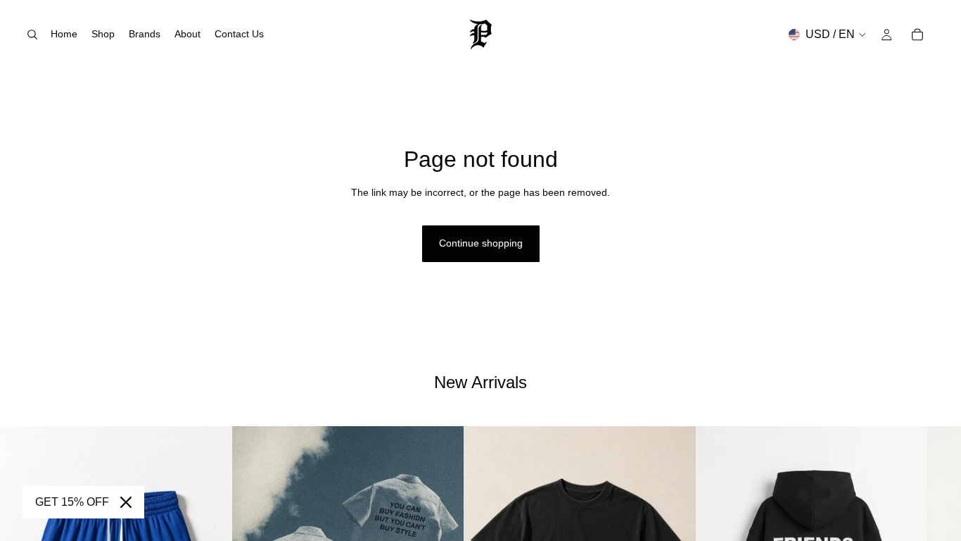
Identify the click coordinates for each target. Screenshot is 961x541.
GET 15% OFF (72, 502)
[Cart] (917, 34)
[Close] (126, 502)
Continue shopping (481, 243)
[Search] (32, 34)
